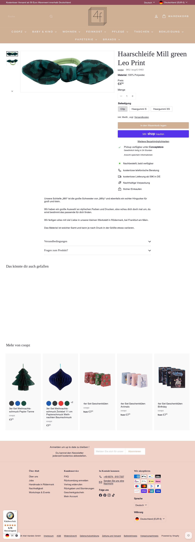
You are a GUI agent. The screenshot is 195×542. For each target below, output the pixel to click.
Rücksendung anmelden (76, 480)
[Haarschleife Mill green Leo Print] (20, 303)
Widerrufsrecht (70, 536)
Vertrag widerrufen (73, 484)
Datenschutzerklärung (89, 536)
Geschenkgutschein (74, 492)
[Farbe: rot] (60, 403)
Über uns (33, 476)
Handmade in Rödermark (41, 484)
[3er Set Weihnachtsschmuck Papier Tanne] (23, 389)
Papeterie (85, 39)
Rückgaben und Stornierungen (79, 488)
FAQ (66, 476)
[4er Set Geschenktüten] (97, 385)
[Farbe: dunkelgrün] (23, 403)
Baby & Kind (43, 31)
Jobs (31, 480)
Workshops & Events (39, 492)
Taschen (142, 31)
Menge (121, 89)
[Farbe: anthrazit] (11, 403)
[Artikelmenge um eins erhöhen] (132, 96)
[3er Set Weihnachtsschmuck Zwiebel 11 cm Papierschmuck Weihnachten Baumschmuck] (60, 392)
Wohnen (70, 31)
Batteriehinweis (130, 536)
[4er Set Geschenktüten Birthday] (172, 386)
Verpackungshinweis (149, 536)
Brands (110, 39)
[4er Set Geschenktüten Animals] (135, 386)
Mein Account (71, 496)
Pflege (119, 31)
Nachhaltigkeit (36, 488)
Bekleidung (170, 31)
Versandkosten (141, 117)
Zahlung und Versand (111, 536)
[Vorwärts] (12, 90)
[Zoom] (67, 71)
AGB (59, 536)
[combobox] (30, 16)
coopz (18, 31)
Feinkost (95, 31)
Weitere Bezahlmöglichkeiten (153, 141)
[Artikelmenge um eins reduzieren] (121, 96)
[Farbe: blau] (17, 403)
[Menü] (15, 512)
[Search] (51, 16)
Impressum (49, 536)
